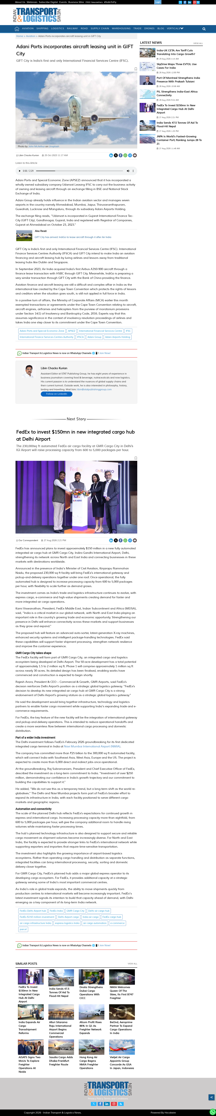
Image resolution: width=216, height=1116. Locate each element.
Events (63, 2)
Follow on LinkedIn (56, 393)
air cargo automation (95, 923)
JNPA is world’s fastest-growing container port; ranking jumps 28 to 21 (179, 140)
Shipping (42, 28)
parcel (23, 929)
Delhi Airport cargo (68, 917)
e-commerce (117, 923)
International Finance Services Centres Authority (46, 337)
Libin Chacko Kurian (54, 368)
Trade (137, 28)
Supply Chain (100, 28)
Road (84, 28)
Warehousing (121, 28)
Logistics (57, 28)
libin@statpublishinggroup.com (94, 389)
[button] (76, 70)
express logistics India (67, 923)
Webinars (32, 2)
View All (132, 963)
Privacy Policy (95, 1098)
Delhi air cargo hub (98, 910)
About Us (20, 2)
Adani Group (94, 337)
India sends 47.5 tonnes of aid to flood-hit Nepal (59, 992)
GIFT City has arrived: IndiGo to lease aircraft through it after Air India (73, 234)
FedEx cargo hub (111, 917)
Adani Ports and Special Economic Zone (42, 330)
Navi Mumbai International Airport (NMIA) (92, 746)
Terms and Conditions (116, 1098)
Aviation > (32, 36)
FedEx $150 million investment (37, 917)
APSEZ (71, 330)
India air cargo (91, 917)
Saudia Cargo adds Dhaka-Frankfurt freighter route (61, 1061)
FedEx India (56, 910)
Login (157, 2)
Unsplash (54, 146)
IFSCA (80, 337)
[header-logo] (37, 14)
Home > (21, 36)
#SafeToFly (110, 2)
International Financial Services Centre (100, 330)
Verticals (173, 28)
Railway (72, 28)
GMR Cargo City (75, 910)
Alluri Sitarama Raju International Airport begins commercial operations (60, 1029)
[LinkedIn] (111, 155)
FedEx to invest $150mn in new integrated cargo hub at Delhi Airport (29, 994)
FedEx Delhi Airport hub (33, 910)
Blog (160, 28)
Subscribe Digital (48, 2)
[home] (17, 29)
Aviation (28, 28)
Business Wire (76, 2)
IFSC (128, 330)
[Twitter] (116, 155)
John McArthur (36, 146)
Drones (149, 28)
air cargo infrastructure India (35, 923)
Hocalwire (170, 1112)
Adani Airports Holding (117, 337)
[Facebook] (121, 155)
